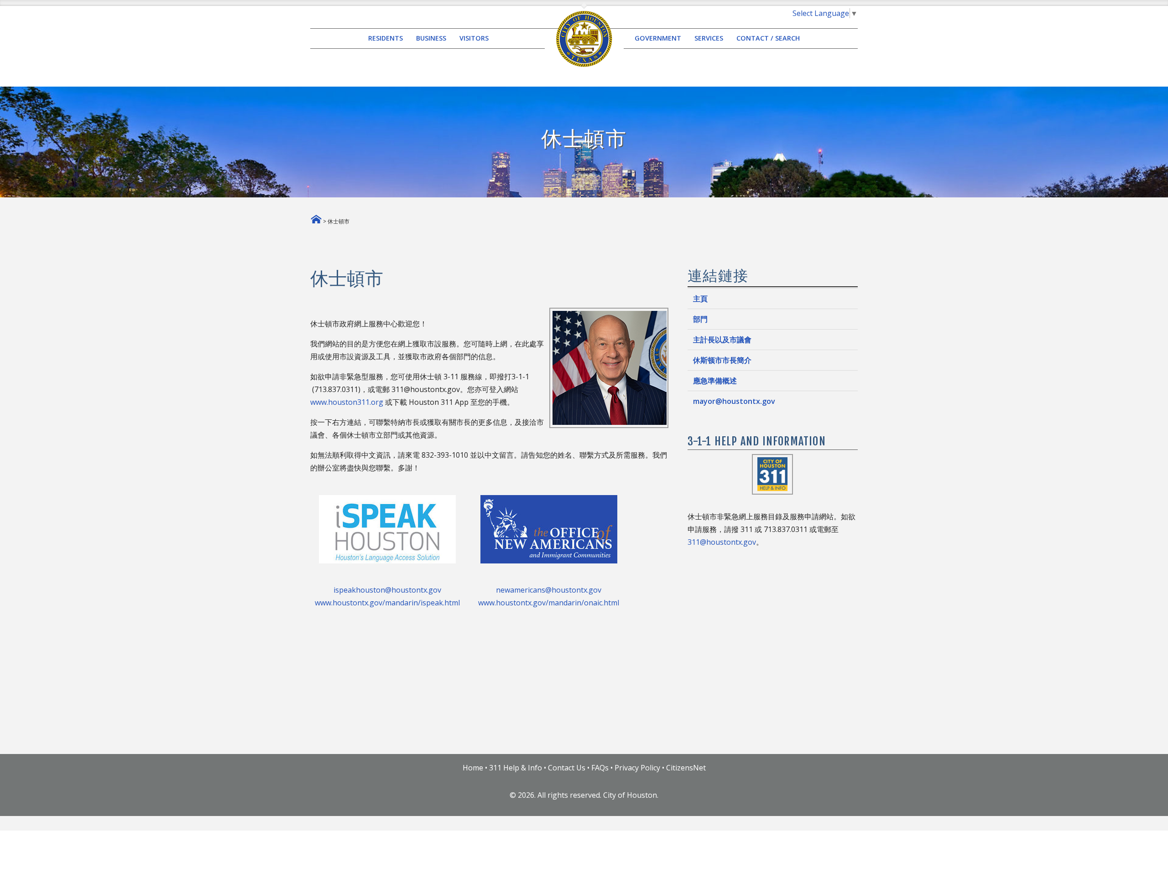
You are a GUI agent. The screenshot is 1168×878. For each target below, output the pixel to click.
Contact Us (566, 768)
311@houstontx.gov (722, 542)
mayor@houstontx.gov (734, 401)
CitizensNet (686, 768)
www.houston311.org (346, 402)
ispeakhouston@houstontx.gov (387, 590)
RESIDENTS (385, 38)
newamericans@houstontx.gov (548, 590)
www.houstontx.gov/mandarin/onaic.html (548, 603)
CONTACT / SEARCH (768, 38)
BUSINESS (431, 38)
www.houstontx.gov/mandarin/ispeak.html (387, 603)
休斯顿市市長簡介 (722, 360)
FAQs (600, 768)
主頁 (700, 299)
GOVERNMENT (658, 38)
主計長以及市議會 (722, 340)
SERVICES (708, 38)
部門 (700, 319)
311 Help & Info (515, 768)
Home (473, 768)
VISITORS (474, 38)
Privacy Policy (637, 768)
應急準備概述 (715, 381)
